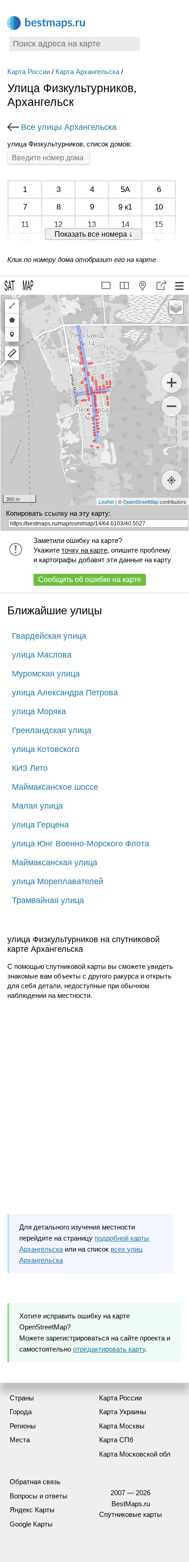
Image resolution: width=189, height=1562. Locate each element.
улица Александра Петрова (65, 692)
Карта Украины (122, 1412)
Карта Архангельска (87, 72)
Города (21, 1412)
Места (20, 1440)
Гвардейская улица (49, 636)
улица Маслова (42, 654)
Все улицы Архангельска (69, 127)
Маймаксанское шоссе (55, 787)
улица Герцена (40, 824)
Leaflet (106, 501)
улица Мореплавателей (57, 881)
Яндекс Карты (32, 1510)
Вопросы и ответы (38, 1496)
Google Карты (31, 1524)
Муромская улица (46, 673)
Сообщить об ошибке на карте (89, 579)
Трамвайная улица (48, 900)
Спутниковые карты (130, 1514)
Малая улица (37, 805)
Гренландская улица (51, 730)
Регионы (23, 1426)
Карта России (28, 72)
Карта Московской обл (135, 1454)
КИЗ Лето (30, 768)
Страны (22, 1398)
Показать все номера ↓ (94, 234)
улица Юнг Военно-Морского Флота (80, 843)
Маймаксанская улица (54, 862)
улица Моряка (39, 711)
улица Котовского (45, 749)
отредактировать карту (109, 1349)
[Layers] (176, 307)
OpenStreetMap (140, 501)
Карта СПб (116, 1440)
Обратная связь (35, 1482)
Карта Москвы (122, 1426)
